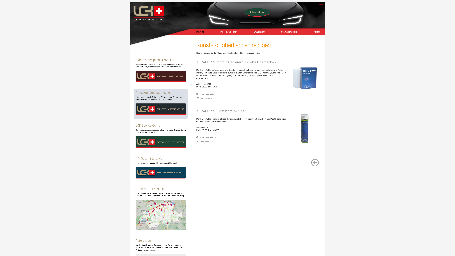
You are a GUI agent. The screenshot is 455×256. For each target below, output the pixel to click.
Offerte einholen (257, 12)
